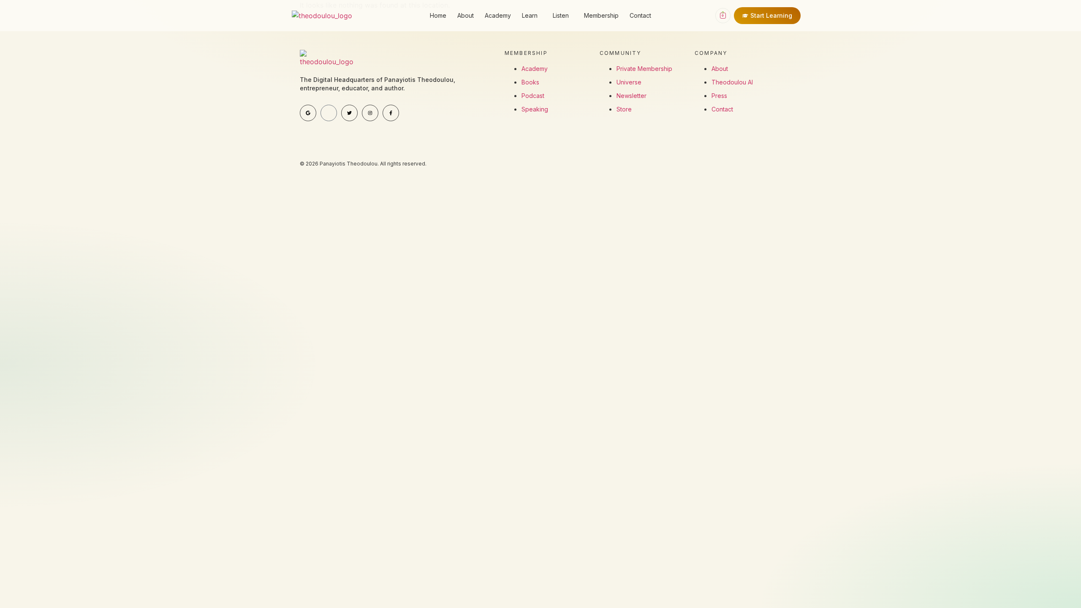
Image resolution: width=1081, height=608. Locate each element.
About (465, 15)
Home (438, 15)
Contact (640, 15)
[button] (532, 15)
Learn (530, 15)
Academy (498, 15)
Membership (601, 15)
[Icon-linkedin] (328, 113)
